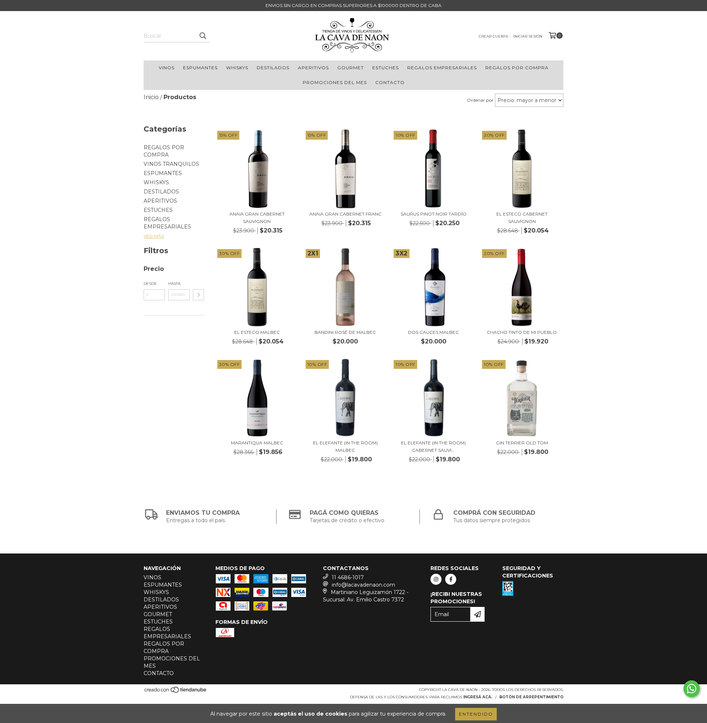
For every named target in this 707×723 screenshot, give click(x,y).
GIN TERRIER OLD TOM (522, 443)
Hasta (174, 283)
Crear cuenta (493, 36)
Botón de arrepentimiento (531, 697)
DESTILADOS (273, 67)
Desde (150, 283)
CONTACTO (390, 82)
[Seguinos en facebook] (450, 579)
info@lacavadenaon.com (363, 584)
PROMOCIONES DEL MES (335, 82)
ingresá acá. (477, 697)
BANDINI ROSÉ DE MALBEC (345, 332)
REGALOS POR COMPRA (517, 67)
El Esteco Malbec (257, 332)
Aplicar (198, 294)
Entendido (476, 714)
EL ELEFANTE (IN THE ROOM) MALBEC (345, 446)
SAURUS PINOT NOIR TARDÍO (434, 214)
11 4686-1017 (348, 577)
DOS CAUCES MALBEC (433, 332)
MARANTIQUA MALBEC (257, 443)
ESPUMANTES (200, 67)
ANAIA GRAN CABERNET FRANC (345, 214)
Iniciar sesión (527, 36)
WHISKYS (237, 67)
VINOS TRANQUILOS (171, 164)
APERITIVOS (313, 67)
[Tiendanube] (176, 692)
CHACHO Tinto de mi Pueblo (522, 332)
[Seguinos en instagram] (436, 579)
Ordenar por (480, 100)
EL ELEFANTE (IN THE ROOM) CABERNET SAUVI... (433, 446)
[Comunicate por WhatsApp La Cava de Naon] (691, 688)
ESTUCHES (385, 67)
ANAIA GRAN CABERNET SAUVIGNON (257, 217)
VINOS (167, 67)
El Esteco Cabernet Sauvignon (522, 217)
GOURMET (350, 67)
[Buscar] (202, 35)
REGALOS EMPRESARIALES (442, 67)
